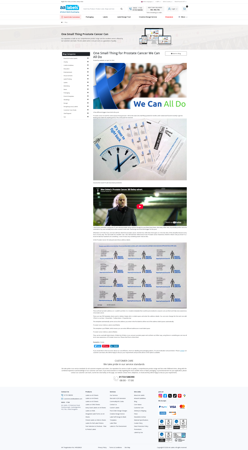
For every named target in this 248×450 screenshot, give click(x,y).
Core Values (138, 404)
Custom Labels (114, 408)
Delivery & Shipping (140, 411)
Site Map (127, 447)
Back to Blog (176, 53)
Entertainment (68, 72)
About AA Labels (139, 395)
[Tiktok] (175, 395)
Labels (66, 82)
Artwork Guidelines (140, 398)
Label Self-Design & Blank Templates (118, 418)
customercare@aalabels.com (73, 399)
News (65, 89)
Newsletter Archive (140, 417)
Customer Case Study (70, 110)
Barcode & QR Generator (118, 398)
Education (66, 69)
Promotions (138, 429)
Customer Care (139, 408)
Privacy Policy (102, 447)
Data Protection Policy (141, 426)
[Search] (121, 8)
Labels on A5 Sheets (92, 395)
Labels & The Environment (118, 426)
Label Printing (68, 79)
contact (182, 351)
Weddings (67, 100)
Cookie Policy (138, 423)
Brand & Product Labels (70, 58)
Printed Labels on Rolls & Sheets (96, 420)
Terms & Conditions (115, 447)
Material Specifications (141, 420)
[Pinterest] (180, 395)
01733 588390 (138, 10)
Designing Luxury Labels (71, 106)
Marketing (67, 86)
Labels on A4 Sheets (92, 398)
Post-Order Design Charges (118, 411)
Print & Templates (69, 96)
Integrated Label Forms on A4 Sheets (95, 415)
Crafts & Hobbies (69, 65)
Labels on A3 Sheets (92, 401)
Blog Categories (69, 54)
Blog (135, 401)
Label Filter (113, 423)
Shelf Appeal (67, 113)
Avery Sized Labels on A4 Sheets (96, 408)
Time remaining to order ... (154, 12)
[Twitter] (170, 395)
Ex (180, 1)
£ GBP (157, 1)
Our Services (114, 395)
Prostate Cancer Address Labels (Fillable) (105, 332)
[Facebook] (165, 395)
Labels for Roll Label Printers (95, 423)
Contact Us (113, 404)
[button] (105, 17)
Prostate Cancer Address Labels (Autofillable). (106, 325)
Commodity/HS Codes (117, 401)
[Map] (184, 395)
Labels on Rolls (90, 411)
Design (66, 103)
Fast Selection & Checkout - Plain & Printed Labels (96, 427)
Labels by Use (138, 432)
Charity (66, 62)
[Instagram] (160, 395)
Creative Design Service (117, 414)
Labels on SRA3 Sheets (93, 404)
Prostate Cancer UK (99, 115)
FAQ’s (136, 414)
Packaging (67, 93)
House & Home (68, 76)
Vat (65, 117)
